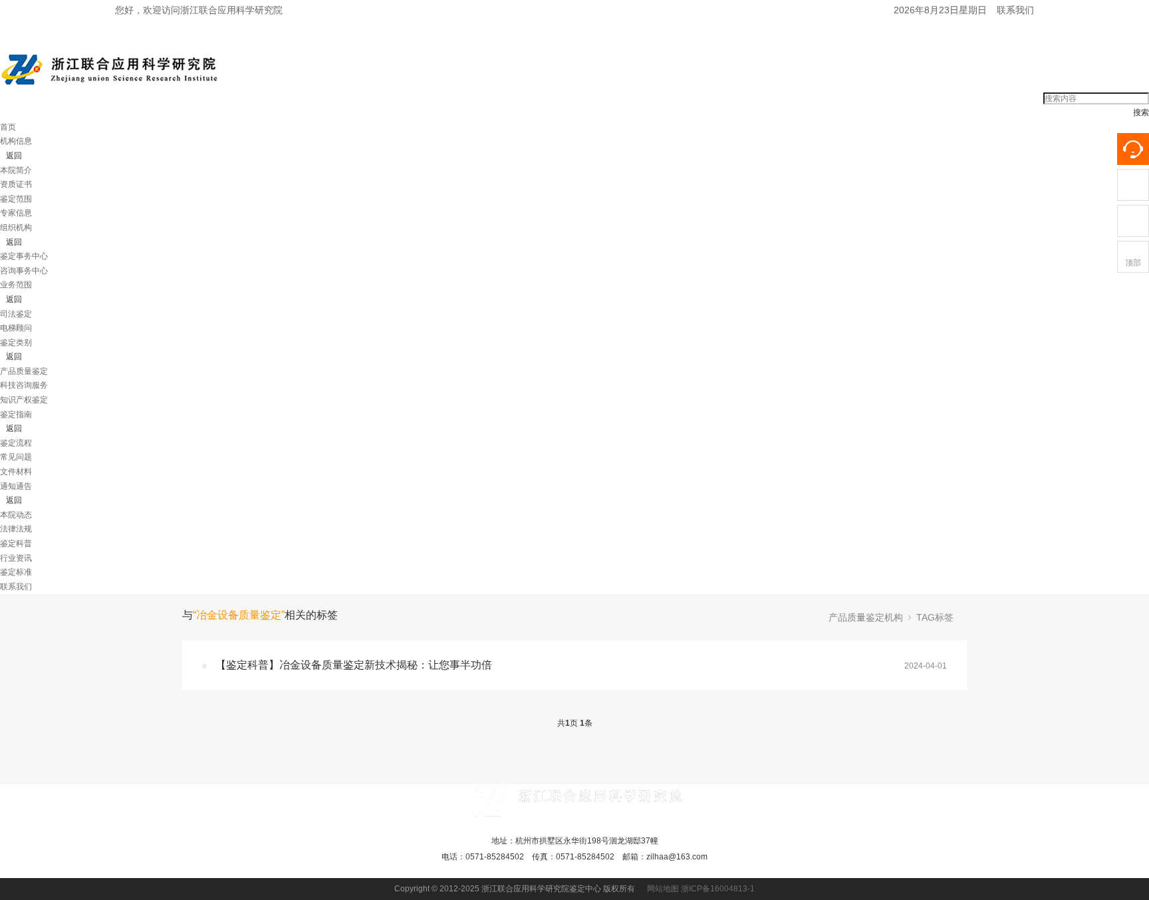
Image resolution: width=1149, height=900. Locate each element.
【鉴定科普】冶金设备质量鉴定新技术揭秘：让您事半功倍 (353, 665)
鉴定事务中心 (24, 256)
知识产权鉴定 (24, 399)
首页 (8, 127)
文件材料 (16, 471)
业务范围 (16, 284)
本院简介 (16, 170)
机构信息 (16, 141)
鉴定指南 (16, 414)
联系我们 (1015, 10)
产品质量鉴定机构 (866, 617)
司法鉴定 (16, 314)
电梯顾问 (16, 328)
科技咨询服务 (24, 385)
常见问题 (16, 457)
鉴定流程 (16, 443)
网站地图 (663, 888)
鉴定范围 (16, 199)
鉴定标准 (16, 572)
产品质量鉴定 (24, 371)
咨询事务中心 (24, 270)
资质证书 (16, 184)
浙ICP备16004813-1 (718, 888)
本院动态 (16, 515)
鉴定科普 (16, 543)
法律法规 (16, 528)
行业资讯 (16, 558)
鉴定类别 (16, 342)
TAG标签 (935, 617)
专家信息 (16, 213)
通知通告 (16, 486)
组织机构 (16, 227)
